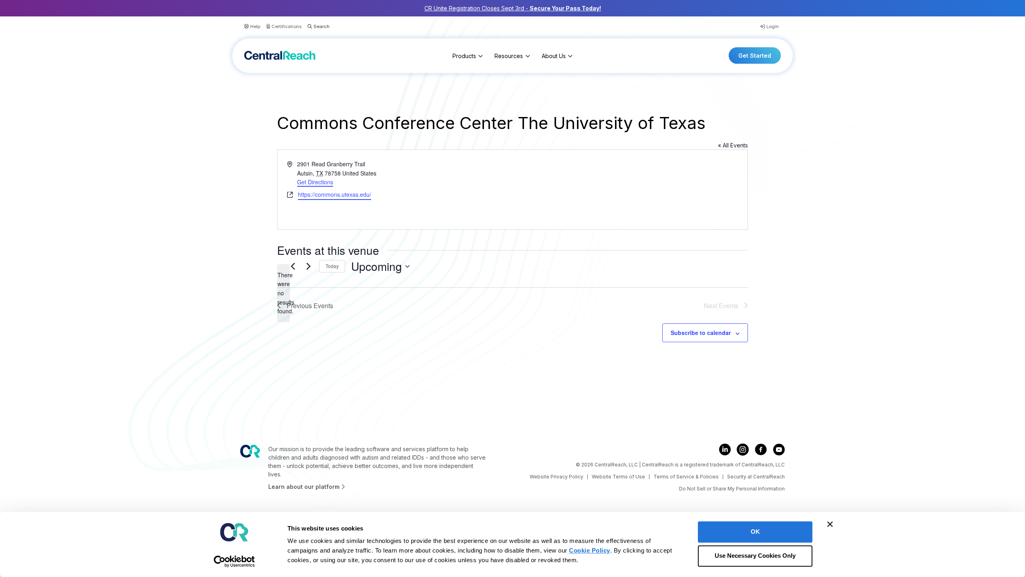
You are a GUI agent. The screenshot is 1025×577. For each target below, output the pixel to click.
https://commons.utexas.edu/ (334, 194)
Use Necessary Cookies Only (755, 556)
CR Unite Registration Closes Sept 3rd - (512, 8)
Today (332, 265)
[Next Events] (308, 266)
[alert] (283, 293)
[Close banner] (830, 524)
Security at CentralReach (756, 476)
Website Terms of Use (618, 476)
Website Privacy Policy (556, 476)
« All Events (733, 145)
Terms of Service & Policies (686, 476)
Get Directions (315, 182)
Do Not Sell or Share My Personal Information (732, 489)
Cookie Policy (589, 550)
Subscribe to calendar (701, 333)
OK (755, 531)
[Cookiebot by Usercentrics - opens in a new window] (234, 561)
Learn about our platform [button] (304, 486)
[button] (315, 26)
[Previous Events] (292, 266)
